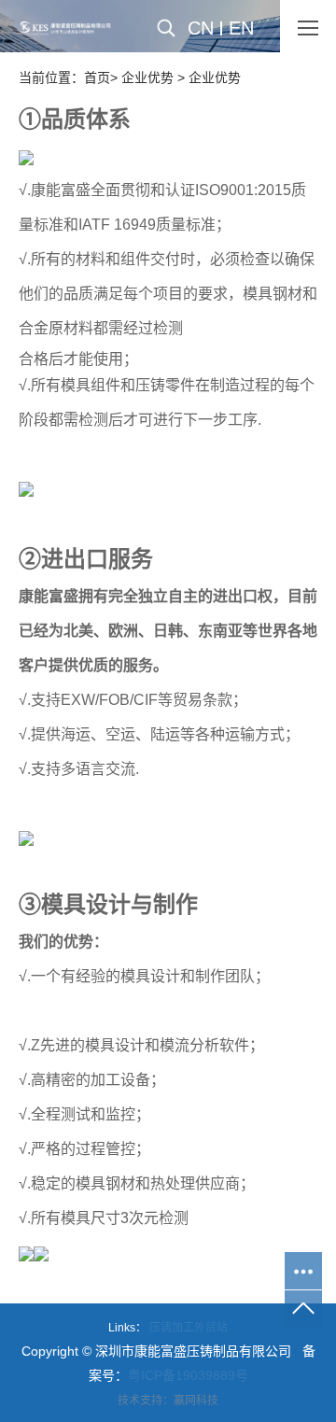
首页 (97, 77)
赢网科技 (196, 1400)
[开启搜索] (179, 28)
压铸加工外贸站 (188, 1327)
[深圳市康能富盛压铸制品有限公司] (65, 28)
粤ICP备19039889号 (188, 1375)
